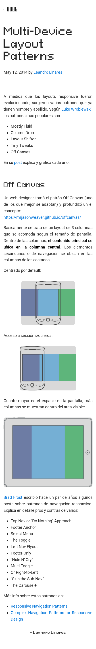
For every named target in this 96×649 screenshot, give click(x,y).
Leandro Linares (47, 72)
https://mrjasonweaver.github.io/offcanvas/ (42, 217)
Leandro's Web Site (12, 9)
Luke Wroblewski (76, 109)
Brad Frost (13, 497)
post (18, 162)
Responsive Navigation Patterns (39, 606)
